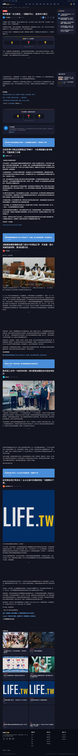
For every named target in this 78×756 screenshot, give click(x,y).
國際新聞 (48, 737)
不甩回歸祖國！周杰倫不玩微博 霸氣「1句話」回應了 (16, 100)
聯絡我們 (64, 739)
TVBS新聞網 (11, 103)
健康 (37, 4)
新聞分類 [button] (33, 732)
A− (41, 17)
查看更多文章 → (12, 132)
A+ (45, 17)
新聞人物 (48, 741)
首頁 (26, 4)
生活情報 (10, 7)
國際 (54, 4)
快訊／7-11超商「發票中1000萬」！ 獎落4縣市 (15, 97)
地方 (51, 4)
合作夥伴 (64, 734)
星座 (58, 4)
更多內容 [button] (48, 732)
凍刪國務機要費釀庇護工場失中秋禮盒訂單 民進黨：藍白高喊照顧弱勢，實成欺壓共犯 (25, 355)
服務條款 (8, 750)
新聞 (30, 4)
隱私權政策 (4, 750)
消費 (44, 4)
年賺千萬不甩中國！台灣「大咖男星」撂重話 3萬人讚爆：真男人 (19, 94)
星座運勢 (48, 739)
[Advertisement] (29, 67)
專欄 (47, 4)
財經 (40, 4)
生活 (33, 4)
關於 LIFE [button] (64, 732)
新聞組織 (48, 743)
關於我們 (64, 737)
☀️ (71, 4)
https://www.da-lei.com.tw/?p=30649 (12, 224)
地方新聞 (48, 734)
